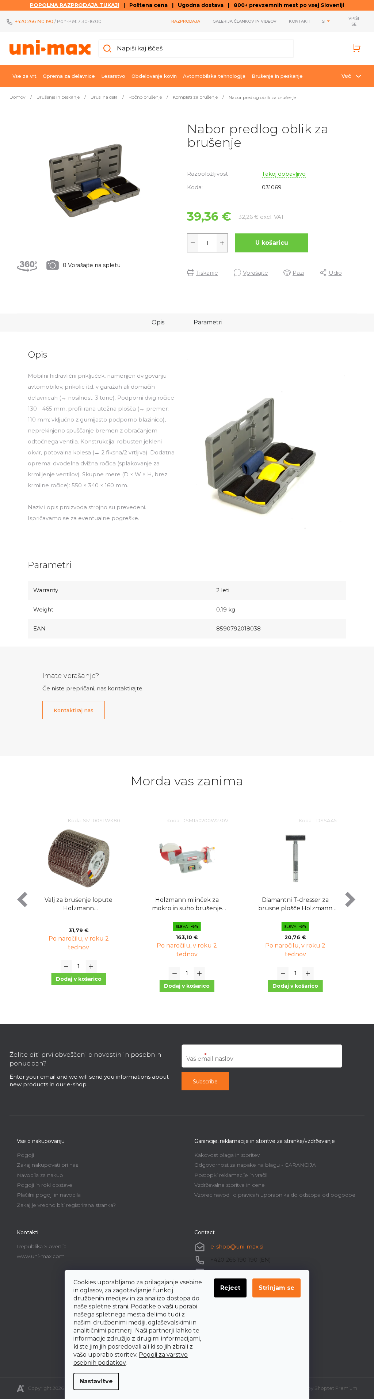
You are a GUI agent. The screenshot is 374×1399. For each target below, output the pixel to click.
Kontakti (299, 21)
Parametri (208, 322)
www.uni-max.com (41, 1256)
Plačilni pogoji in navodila (49, 1195)
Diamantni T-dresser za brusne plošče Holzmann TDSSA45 (295, 904)
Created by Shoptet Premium (321, 1388)
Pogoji (25, 1155)
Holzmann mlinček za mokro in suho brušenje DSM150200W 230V (187, 904)
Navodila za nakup (40, 1175)
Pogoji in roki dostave (44, 1185)
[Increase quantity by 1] (222, 243)
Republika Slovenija (41, 1246)
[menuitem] (24, 76)
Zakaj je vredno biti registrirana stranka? (66, 1205)
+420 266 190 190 (34, 21)
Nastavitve (96, 1381)
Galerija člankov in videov (244, 21)
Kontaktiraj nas (74, 710)
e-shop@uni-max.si (236, 1246)
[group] (78, 910)
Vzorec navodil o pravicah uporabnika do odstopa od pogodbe (274, 1195)
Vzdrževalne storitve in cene (229, 1185)
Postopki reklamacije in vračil (230, 1175)
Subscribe (205, 1081)
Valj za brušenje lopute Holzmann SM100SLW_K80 (78, 904)
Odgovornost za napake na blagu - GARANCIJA (255, 1165)
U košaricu (271, 242)
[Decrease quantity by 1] (192, 243)
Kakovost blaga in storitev (227, 1155)
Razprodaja (185, 21)
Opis (158, 322)
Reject (230, 1287)
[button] (78, 979)
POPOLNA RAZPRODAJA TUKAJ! (74, 5)
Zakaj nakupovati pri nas (47, 1165)
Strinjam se (276, 1287)
